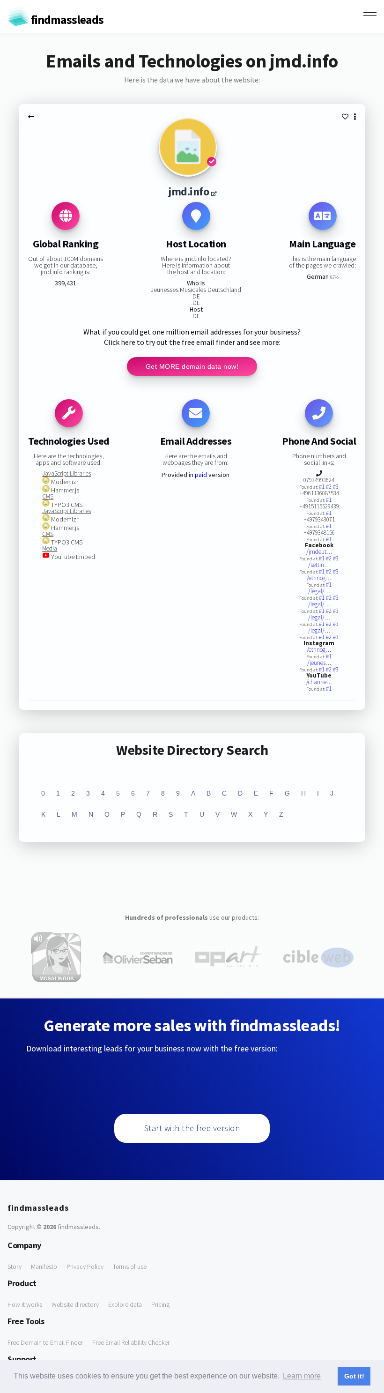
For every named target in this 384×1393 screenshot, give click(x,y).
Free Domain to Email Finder (45, 1342)
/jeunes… (319, 663)
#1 (322, 487)
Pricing (160, 1304)
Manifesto (44, 1266)
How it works (24, 1304)
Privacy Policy (84, 1266)
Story (14, 1266)
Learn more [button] (302, 1376)
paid (201, 474)
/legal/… (319, 591)
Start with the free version (192, 1128)
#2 (329, 487)
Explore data (125, 1304)
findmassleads (66, 19)
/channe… (319, 682)
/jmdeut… (319, 552)
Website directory (75, 1304)
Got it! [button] (354, 1376)
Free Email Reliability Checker (131, 1342)
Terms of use (130, 1266)
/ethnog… (319, 578)
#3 (336, 487)
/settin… (319, 565)
